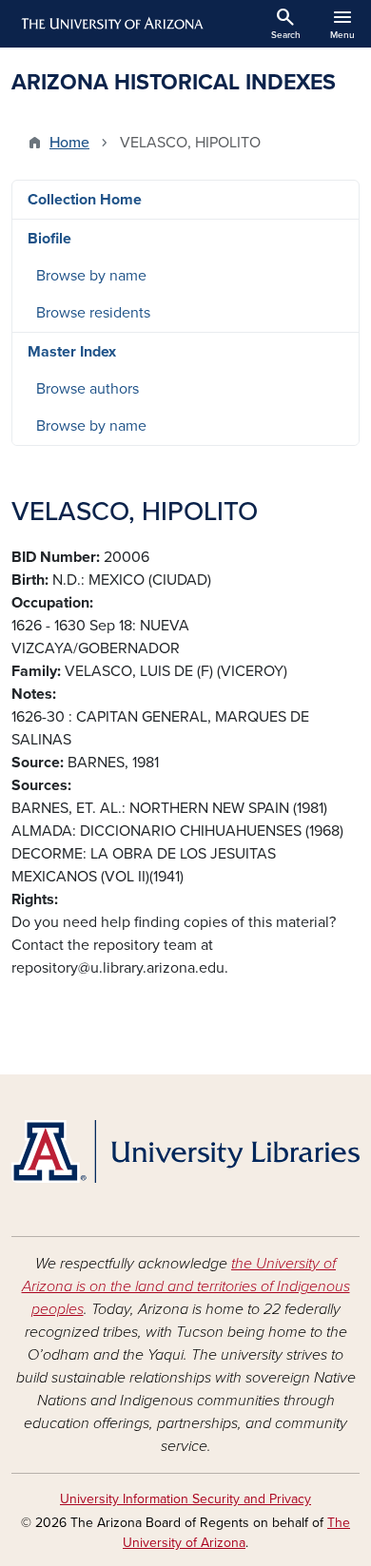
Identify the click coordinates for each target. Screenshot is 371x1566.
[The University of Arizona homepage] (111, 24)
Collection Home (85, 199)
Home (69, 142)
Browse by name (91, 275)
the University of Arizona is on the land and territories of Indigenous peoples (186, 1286)
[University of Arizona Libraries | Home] (185, 1151)
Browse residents (93, 312)
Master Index (72, 351)
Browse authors (87, 388)
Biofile (49, 238)
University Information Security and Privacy (185, 1499)
